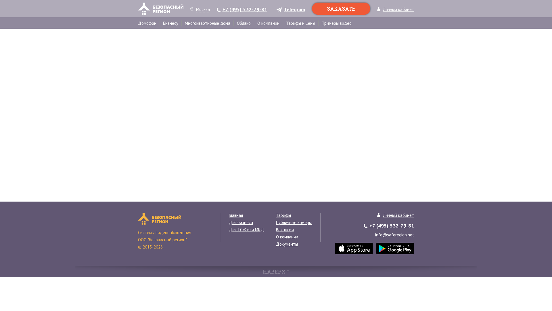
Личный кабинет (398, 9)
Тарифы (283, 215)
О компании (268, 23)
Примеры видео (337, 23)
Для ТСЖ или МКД (246, 229)
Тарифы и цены (300, 23)
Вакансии (285, 229)
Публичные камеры (294, 222)
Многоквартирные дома (207, 23)
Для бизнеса (241, 222)
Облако (244, 23)
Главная (236, 215)
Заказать (341, 8)
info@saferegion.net (394, 235)
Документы (287, 244)
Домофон (147, 23)
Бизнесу (170, 23)
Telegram (294, 10)
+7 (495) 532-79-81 (245, 10)
